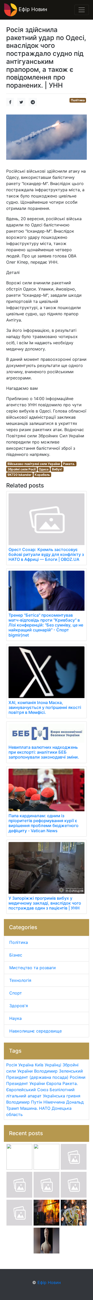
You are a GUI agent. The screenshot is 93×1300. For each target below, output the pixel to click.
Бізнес (15, 955)
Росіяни (78, 1077)
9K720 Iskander (19, 475)
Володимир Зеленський (58, 1071)
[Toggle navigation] (81, 10)
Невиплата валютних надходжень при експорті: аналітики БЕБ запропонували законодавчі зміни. (44, 752)
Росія (11, 1064)
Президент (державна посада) (37, 1077)
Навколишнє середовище (35, 1031)
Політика (78, 100)
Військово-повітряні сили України (33, 464)
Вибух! (57, 469)
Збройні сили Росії (21, 469)
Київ (39, 1064)
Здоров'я (18, 1005)
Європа (53, 1083)
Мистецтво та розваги (32, 967)
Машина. (29, 1108)
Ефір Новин (32, 9)
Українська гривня (61, 1095)
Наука (15, 1018)
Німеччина (54, 1102)
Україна (26, 1064)
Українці (53, 1064)
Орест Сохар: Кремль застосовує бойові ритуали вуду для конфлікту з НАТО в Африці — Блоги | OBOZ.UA (46, 554)
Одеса (44, 469)
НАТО (44, 1108)
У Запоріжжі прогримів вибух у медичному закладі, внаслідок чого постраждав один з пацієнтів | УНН (45, 903)
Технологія (20, 980)
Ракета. (69, 464)
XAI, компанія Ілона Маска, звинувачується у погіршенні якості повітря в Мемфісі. (45, 707)
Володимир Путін (24, 1102)
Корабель (42, 475)
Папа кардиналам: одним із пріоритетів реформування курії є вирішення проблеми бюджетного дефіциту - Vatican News (44, 823)
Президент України (25, 1083)
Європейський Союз (27, 1089)
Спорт (15, 993)
